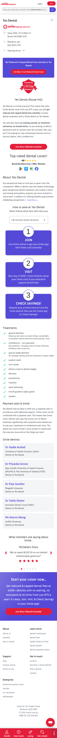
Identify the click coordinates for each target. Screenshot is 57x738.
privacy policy (9, 664)
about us (7, 633)
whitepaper (8, 696)
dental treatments (38, 633)
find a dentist (36, 668)
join (51, 3)
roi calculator (9, 692)
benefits (6, 637)
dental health (36, 645)
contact (33, 660)
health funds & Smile (39, 641)
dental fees (35, 637)
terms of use (8, 668)
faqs (5, 660)
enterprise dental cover (13, 684)
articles (6, 688)
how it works (8, 641)
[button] (21, 569)
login (40, 3)
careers (33, 672)
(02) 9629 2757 (14, 45)
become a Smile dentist (40, 664)
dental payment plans (40, 649)
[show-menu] (54, 733)
